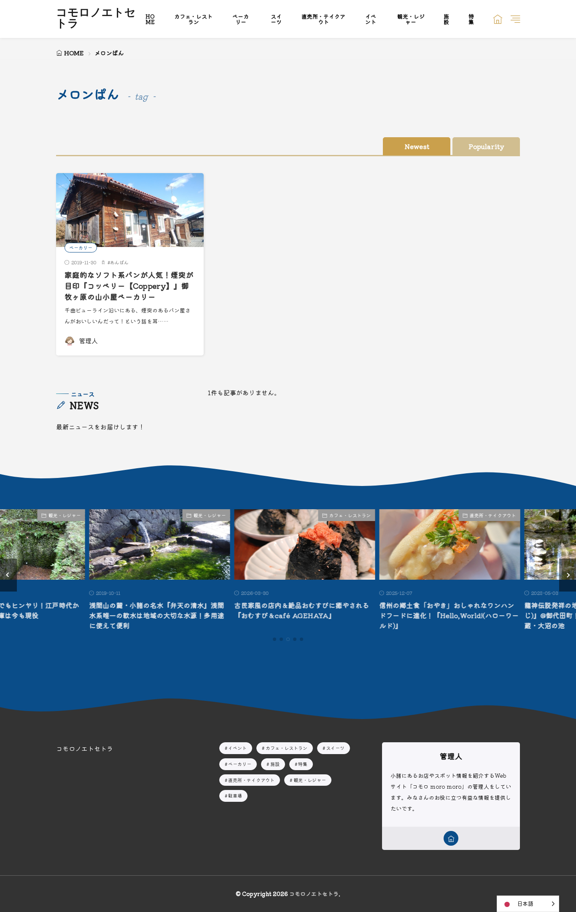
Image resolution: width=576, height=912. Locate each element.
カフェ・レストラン (193, 19)
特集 (471, 19)
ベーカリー (240, 19)
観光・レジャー (411, 19)
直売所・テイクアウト (323, 19)
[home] (451, 838)
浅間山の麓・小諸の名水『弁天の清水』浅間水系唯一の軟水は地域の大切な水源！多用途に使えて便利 (140, 615)
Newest (416, 146)
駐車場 (235, 795)
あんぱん (119, 262)
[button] (8, 575)
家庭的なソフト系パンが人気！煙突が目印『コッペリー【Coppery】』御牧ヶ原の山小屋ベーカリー (129, 285)
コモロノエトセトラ (96, 19)
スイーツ (276, 19)
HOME (150, 19)
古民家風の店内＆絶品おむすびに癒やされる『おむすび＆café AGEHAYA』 (285, 610)
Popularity (486, 146)
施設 (446, 19)
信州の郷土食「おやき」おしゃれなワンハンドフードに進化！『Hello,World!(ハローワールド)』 (432, 615)
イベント (370, 19)
